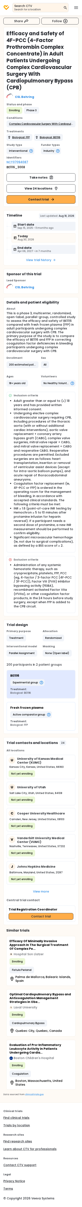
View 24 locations (39, 188)
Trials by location (16, 1125)
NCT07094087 (17, 162)
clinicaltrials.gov (34, 1094)
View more (41, 891)
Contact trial (38, 199)
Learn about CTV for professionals (30, 1149)
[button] (41, 124)
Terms (8, 1189)
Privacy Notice (14, 1181)
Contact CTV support (19, 1165)
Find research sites (17, 1141)
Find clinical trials (16, 1118)
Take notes (38, 177)
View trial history (38, 260)
